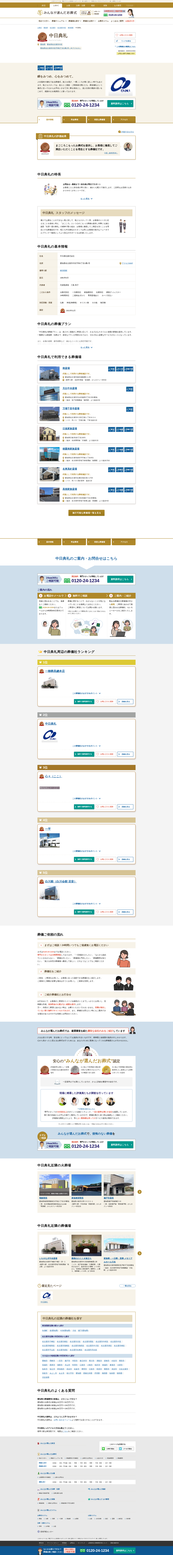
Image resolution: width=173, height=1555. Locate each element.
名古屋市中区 (115, 1342)
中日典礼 (50, 723)
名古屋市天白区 (90, 1350)
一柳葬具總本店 (55, 671)
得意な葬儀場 (99, 120)
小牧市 (90, 1365)
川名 (74, 1331)
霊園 (113, 1518)
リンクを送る (126, 41)
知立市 (52, 1369)
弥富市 (45, 1373)
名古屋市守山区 (48, 1350)
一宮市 (60, 1361)
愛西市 (106, 1369)
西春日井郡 (87, 1373)
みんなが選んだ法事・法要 (50, 1489)
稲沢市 (97, 1365)
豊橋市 (45, 1361)
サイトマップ (81, 1543)
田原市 (99, 1369)
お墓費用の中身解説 (45, 1477)
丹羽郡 (97, 1373)
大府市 (120, 1365)
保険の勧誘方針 (114, 1543)
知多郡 (112, 1373)
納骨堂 (120, 1518)
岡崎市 (52, 1361)
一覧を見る (127, 1286)
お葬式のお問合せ (87, 1458)
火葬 (47, 1518)
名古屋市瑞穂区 (63, 1346)
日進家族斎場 (70, 428)
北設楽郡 (45, 1377)
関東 (75, 1463)
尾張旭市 (60, 1369)
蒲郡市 (60, 1365)
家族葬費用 (110, 1458)
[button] (140, 1192)
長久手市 (70, 1373)
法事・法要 (80, 5)
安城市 (45, 1365)
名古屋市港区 (106, 1346)
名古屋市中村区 (102, 1342)
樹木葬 (128, 1518)
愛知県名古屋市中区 (54, 44)
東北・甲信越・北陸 (65, 1463)
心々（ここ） (53, 776)
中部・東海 (83, 1463)
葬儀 (40, 1518)
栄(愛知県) (54, 1331)
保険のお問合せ (52, 1503)
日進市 (91, 1369)
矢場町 (45, 1331)
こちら (65, 1431)
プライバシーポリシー (53, 1543)
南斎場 (66, 368)
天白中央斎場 (70, 388)
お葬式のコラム (42, 1515)
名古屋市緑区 (62, 1350)
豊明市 (84, 1369)
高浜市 (69, 1369)
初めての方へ (44, 21)
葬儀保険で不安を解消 (67, 1503)
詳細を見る (126, 701)
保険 (105, 5)
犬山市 (67, 1365)
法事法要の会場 (57, 1493)
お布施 (47, 1526)
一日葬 (61, 1518)
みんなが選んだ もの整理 (100, 1499)
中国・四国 (98, 1463)
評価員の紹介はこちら (87, 1109)
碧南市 (106, 1361)
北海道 (54, 1463)
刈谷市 (114, 1361)
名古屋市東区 (62, 1342)
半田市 (75, 1361)
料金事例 (74, 120)
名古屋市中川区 (92, 1346)
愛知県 (42, 44)
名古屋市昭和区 (48, 1346)
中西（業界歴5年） (111, 153)
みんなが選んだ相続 (98, 1489)
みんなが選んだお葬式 (48, 1454)
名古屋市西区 (88, 1342)
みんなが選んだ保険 (47, 1499)
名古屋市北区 (75, 1342)
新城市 (105, 1365)
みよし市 (53, 1373)
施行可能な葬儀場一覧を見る (86, 513)
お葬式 (56, 5)
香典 (40, 1526)
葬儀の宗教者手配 (44, 1493)
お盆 (54, 1526)
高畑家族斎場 (70, 489)
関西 (91, 1463)
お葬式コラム (103, 21)
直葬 (53, 1518)
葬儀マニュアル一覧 (56, 1458)
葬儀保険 (41, 1503)
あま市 (61, 1373)
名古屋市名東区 (76, 1350)
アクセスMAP (127, 263)
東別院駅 (63, 271)
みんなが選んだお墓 (47, 1473)
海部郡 (104, 1373)
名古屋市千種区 (48, 1342)
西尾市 (52, 1365)
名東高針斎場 (70, 468)
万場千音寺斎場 (71, 408)
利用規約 (64, 1543)
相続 (93, 5)
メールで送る (127, 1449)
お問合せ (72, 1543)
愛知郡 (78, 1373)
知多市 (45, 1369)
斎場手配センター (46, 1532)
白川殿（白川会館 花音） (61, 881)
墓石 (106, 1518)
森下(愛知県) (83, 1331)
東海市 (112, 1365)
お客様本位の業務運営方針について (97, 1543)
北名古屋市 (123, 1369)
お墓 (68, 5)
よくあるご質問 (117, 21)
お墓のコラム (92, 1515)
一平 (48, 828)
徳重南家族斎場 (71, 448)
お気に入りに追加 (126, 35)
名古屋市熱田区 (78, 1346)
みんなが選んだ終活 (47, 1443)
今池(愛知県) (65, 1331)
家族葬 (69, 1518)
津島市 (99, 1361)
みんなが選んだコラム (48, 1510)
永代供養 (98, 1518)
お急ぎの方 (100, 1458)
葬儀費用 (120, 1458)
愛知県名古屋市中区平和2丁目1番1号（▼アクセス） (60, 48)
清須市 (114, 1369)
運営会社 (41, 1543)
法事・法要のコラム (43, 1523)
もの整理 (117, 5)
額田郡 (119, 1373)
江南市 (82, 1365)
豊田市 (121, 1361)
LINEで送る (110, 1449)
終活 (43, 5)
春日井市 (83, 1361)
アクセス (124, 120)
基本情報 (49, 120)
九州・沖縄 (108, 1463)
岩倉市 (76, 1369)
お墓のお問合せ (59, 1477)
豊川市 (91, 1361)
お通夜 (76, 1518)
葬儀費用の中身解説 (72, 1458)
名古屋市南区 (119, 1346)
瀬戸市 (67, 1361)
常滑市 (75, 1365)
